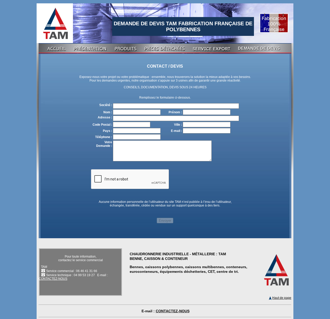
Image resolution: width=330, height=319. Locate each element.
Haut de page (281, 298)
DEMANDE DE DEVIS (259, 48)
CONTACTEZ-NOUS (53, 279)
